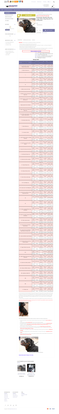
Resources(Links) (8, 43)
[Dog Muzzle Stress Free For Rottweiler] (21, 368)
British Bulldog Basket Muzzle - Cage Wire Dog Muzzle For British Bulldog (31, 374)
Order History (14, 394)
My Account (39, 1)
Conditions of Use (6, 398)
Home (17, 12)
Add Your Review (44, 32)
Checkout (45, 1)
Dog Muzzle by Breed (21, 12)
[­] (54, 2)
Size (37, 23)
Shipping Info (6, 394)
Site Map (5, 399)
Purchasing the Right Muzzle (10, 42)
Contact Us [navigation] (34, 1)
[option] (21, 374)
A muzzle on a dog (8, 44)
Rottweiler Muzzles (26, 12)
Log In (49, 1)
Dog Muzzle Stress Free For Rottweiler (21, 374)
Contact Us (47, 6)
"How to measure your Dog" (36, 51)
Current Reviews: (38, 32)
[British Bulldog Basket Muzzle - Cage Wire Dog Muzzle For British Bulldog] (31, 368)
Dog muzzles (7, 54)
